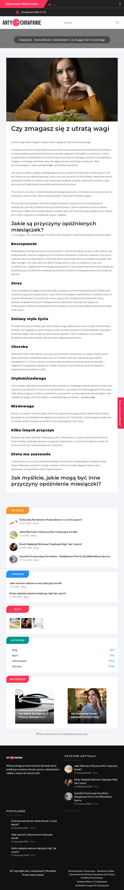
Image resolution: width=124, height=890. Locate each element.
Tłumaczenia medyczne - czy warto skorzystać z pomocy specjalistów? (33, 713)
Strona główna (42, 39)
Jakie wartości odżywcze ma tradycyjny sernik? (48, 531)
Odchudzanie (60, 39)
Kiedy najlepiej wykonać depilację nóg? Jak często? (50, 543)
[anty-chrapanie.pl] (117, 22)
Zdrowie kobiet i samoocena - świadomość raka (91, 871)
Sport (63, 655)
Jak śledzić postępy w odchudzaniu (92, 885)
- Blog (33, 535)
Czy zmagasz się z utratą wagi (87, 39)
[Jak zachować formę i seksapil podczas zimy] (62, 734)
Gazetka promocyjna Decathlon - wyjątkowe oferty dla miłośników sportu (64, 556)
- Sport (35, 523)
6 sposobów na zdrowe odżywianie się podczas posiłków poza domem (92, 876)
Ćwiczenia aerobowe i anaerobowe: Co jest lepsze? (50, 519)
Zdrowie (63, 666)
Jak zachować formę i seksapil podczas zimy (85, 715)
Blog (63, 649)
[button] (120, 3)
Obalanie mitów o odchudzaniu (92, 881)
